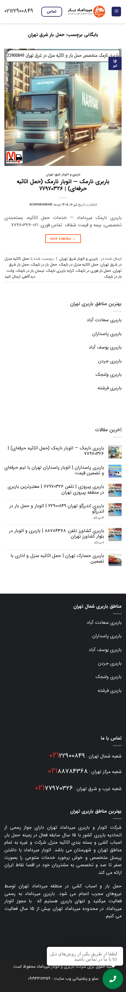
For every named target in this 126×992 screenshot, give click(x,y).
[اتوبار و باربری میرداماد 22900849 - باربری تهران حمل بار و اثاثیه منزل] (87, 11)
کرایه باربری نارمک (60, 271)
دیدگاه (98, 518)
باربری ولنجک (109, 374)
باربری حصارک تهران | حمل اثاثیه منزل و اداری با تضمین (57, 558)
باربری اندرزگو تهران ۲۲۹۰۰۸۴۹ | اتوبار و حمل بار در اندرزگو (56, 508)
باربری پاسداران (107, 333)
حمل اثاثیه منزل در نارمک (78, 265)
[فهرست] (116, 11)
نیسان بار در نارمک (30, 271)
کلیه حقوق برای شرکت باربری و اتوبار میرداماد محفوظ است (63, 966)
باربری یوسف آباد (105, 347)
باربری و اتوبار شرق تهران (63, 174)
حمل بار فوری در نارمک (93, 271)
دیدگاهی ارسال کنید (19, 277)
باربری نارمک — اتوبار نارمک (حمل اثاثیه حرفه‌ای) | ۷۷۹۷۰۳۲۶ (63, 185)
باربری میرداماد (75, 827)
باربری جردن (110, 361)
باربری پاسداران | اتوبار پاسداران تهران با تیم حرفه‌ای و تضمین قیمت (54, 470)
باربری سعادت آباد (104, 320)
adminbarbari (40, 204)
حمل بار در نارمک (44, 265)
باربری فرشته (110, 388)
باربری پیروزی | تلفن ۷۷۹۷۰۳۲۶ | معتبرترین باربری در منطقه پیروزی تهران (56, 489)
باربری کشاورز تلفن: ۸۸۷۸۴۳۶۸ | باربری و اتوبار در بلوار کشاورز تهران (56, 533)
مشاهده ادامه (63, 238)
